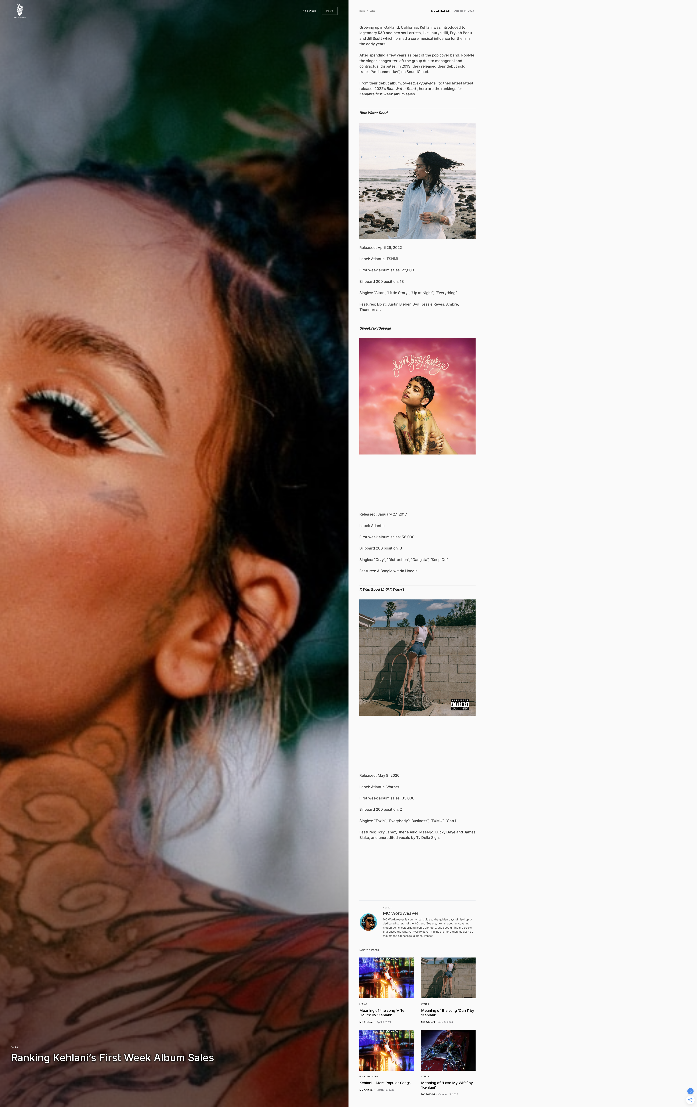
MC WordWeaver (401, 913)
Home (362, 11)
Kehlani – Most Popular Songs (385, 1083)
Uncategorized (368, 1076)
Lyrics (363, 1004)
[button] (309, 10)
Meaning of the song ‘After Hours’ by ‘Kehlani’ (382, 1012)
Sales (14, 1047)
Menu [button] (329, 11)
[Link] (386, 977)
